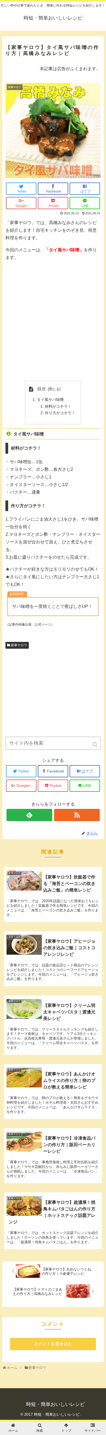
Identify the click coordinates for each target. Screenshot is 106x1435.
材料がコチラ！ (58, 406)
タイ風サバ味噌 (50, 399)
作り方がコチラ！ (60, 413)
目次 (41, 388)
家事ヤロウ (19, 645)
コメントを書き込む (53, 1343)
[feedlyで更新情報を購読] (29, 815)
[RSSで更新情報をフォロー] (77, 815)
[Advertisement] (53, 321)
